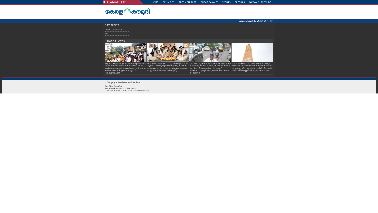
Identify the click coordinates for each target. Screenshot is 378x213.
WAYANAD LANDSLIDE (260, 2)
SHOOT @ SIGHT (209, 2)
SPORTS (226, 2)
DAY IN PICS (168, 2)
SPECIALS (240, 2)
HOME (155, 2)
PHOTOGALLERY (116, 2)
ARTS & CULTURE (187, 2)
